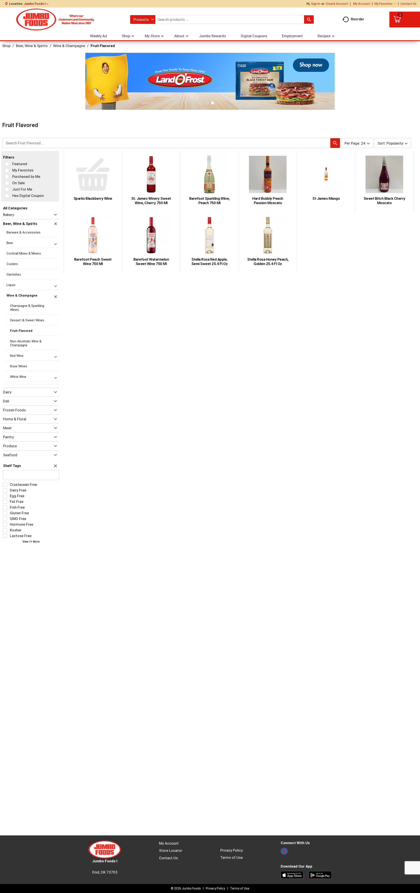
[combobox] (142, 19)
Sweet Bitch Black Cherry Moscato (384, 200)
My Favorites (383, 3)
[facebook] (284, 852)
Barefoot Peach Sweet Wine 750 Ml (93, 261)
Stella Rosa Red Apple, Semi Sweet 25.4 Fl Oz (209, 261)
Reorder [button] (357, 19)
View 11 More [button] (31, 541)
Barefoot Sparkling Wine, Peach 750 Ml (209, 200)
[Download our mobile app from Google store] (320, 874)
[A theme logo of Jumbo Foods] (55, 19)
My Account (361, 3)
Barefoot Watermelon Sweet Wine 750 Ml (151, 261)
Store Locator (170, 850)
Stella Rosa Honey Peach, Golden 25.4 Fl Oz (268, 261)
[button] (36, 3)
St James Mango (326, 198)
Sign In (315, 3)
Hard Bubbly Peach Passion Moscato (267, 200)
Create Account (337, 3)
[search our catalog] (309, 19)
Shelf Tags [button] (12, 466)
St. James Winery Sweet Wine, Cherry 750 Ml (151, 200)
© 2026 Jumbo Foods (186, 888)
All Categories (15, 208)
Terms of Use (231, 857)
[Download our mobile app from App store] (292, 874)
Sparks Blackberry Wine (93, 198)
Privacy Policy (231, 850)
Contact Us (408, 3)
